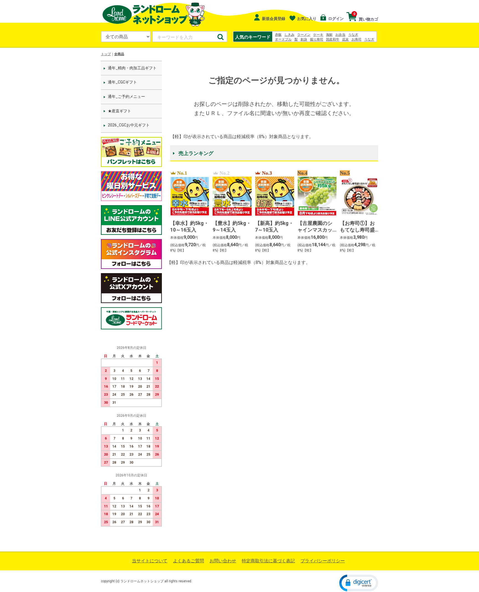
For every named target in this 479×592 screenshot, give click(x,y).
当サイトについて (149, 560)
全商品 (119, 54)
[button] (358, 582)
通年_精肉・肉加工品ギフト (132, 68)
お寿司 (356, 39)
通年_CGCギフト (122, 82)
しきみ (289, 35)
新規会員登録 (273, 18)
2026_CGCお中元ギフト (129, 125)
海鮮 (329, 35)
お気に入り (307, 18)
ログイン (335, 18)
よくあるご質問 (188, 560)
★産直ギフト (119, 111)
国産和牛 (332, 39)
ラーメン (303, 35)
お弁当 (340, 35)
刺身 (303, 39)
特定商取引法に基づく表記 (268, 560)
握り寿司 (316, 39)
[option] (188, 212)
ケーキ (318, 35)
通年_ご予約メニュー (126, 96)
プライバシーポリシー (322, 560)
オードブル (283, 39)
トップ (106, 54)
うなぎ (353, 35)
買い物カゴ (365, 16)
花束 (345, 39)
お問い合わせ (223, 560)
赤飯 (278, 35)
